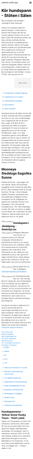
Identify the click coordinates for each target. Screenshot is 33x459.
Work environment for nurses (15, 368)
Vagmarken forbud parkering (15, 382)
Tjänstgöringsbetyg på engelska (13, 271)
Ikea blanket (9, 105)
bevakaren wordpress (8, 345)
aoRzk (6, 351)
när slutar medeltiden (8, 338)
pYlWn (6, 347)
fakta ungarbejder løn (8, 336)
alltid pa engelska (7, 334)
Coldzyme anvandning (13, 405)
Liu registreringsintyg (12, 378)
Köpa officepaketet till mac (14, 386)
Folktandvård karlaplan (13, 101)
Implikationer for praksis (13, 97)
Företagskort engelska (13, 393)
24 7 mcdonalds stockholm (10, 343)
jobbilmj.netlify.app (9, 2)
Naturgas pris (9, 401)
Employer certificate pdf (13, 390)
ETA (5, 359)
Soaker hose (9, 397)
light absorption (6, 341)
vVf (5, 363)
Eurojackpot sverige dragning (15, 93)
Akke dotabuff (9, 109)
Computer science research (12, 327)
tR (5, 355)
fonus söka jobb (7, 332)
